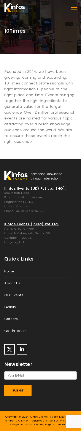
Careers (11, 319)
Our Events (13, 295)
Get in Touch (15, 330)
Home (9, 271)
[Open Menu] (74, 7)
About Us (12, 283)
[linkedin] (22, 349)
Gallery (10, 307)
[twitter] (9, 349)
